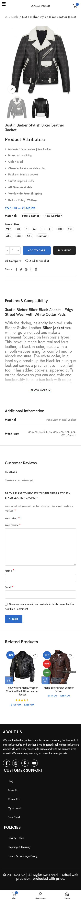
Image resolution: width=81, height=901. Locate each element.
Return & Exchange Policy (22, 856)
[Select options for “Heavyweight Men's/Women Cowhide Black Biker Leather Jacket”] (9, 680)
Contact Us (14, 799)
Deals (14, 17)
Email (9, 587)
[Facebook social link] (16, 269)
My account (14, 808)
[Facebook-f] (6, 763)
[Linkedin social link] (31, 269)
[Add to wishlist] (34, 655)
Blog (10, 781)
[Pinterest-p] (25, 763)
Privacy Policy (16, 838)
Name (9, 571)
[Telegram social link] (36, 269)
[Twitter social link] (21, 269)
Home (4, 17)
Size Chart (14, 817)
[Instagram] (15, 763)
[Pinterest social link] (26, 269)
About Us (13, 790)
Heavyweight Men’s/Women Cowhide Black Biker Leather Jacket (22, 691)
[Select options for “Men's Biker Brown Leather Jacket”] (45, 680)
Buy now (64, 250)
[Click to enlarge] (12, 89)
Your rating (12, 518)
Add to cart (36, 250)
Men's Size (12, 224)
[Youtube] (34, 763)
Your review (13, 525)
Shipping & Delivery (19, 847)
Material (10, 216)
